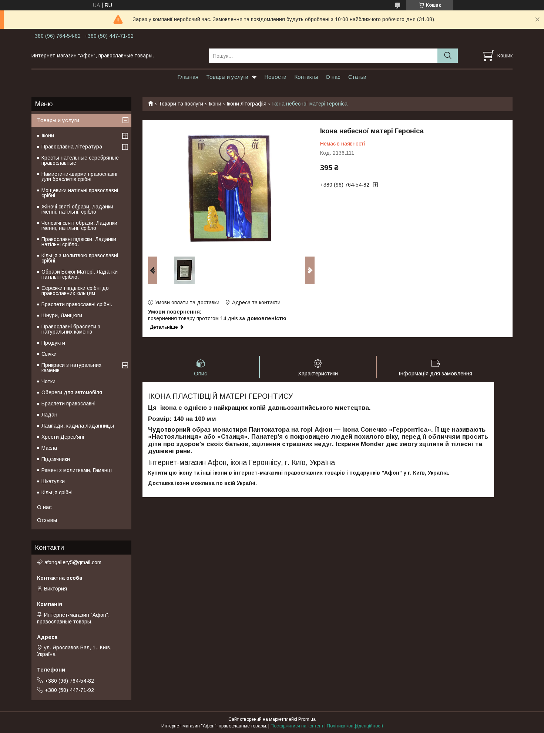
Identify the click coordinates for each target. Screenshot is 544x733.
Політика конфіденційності (355, 726)
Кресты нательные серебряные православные (80, 160)
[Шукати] (447, 55)
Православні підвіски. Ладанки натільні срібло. (78, 241)
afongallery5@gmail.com (72, 562)
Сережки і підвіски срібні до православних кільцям (75, 290)
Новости (275, 77)
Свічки (49, 354)
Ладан (49, 415)
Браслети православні (68, 403)
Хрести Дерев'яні (62, 437)
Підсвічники (55, 459)
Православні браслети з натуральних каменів (70, 329)
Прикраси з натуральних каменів (71, 367)
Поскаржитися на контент (297, 726)
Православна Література (71, 147)
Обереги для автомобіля (71, 392)
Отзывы (47, 520)
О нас (333, 77)
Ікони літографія (246, 104)
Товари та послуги (180, 104)
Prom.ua (307, 719)
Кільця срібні (57, 492)
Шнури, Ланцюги (61, 315)
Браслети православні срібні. (76, 304)
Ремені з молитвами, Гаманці (76, 470)
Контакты (306, 77)
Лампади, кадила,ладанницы (77, 426)
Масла (49, 448)
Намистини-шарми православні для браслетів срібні (79, 176)
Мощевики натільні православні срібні (79, 192)
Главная (187, 77)
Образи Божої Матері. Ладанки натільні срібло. (79, 274)
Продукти (53, 343)
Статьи (357, 77)
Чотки (48, 381)
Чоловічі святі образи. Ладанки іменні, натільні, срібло (79, 225)
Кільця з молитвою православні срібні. (79, 258)
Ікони (215, 104)
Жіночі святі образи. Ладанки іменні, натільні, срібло (77, 209)
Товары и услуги (227, 77)
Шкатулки (53, 481)
